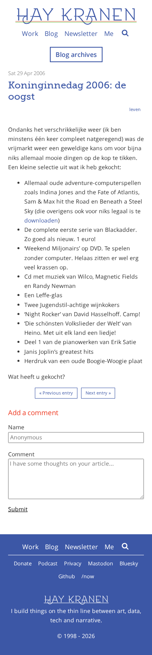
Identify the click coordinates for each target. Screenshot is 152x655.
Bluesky (129, 563)
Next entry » (98, 393)
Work (30, 33)
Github (66, 576)
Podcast (48, 563)
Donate (23, 563)
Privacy (72, 563)
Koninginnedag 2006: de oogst (67, 90)
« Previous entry (56, 393)
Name (16, 427)
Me (108, 33)
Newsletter (81, 33)
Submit (18, 509)
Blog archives (76, 54)
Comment (21, 454)
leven (135, 109)
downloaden (41, 220)
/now (87, 576)
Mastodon (100, 563)
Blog (51, 33)
